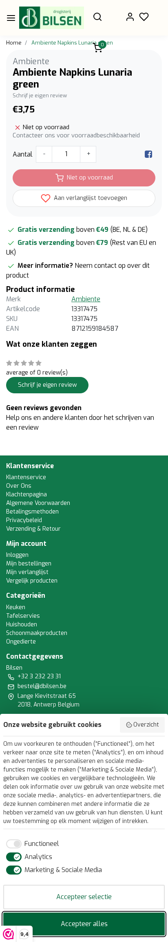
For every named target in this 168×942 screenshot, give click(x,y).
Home (14, 42)
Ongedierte (21, 642)
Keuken (15, 607)
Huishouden (21, 624)
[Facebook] (148, 154)
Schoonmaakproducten (36, 633)
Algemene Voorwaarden (38, 503)
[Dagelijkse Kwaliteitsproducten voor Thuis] (51, 18)
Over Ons (18, 486)
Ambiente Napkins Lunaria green (72, 42)
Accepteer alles (84, 924)
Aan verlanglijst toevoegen (89, 198)
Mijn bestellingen (28, 563)
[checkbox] (31, 844)
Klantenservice (26, 477)
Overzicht (146, 725)
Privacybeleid (24, 520)
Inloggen (17, 555)
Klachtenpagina (26, 494)
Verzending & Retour (33, 529)
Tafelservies (23, 616)
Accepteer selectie (84, 897)
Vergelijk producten (31, 581)
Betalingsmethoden (32, 512)
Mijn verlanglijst (27, 572)
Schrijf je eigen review (40, 95)
